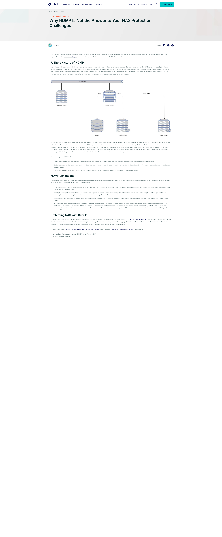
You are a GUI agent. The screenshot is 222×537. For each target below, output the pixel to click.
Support (151, 4)
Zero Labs (132, 4)
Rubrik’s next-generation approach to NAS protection (82, 229)
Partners (144, 4)
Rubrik (57, 45)
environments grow (70, 57)
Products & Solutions (59, 11)
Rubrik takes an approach (138, 219)
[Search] (156, 4)
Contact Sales (167, 4)
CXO (138, 4)
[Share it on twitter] (172, 45)
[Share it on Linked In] (168, 45)
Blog (50, 11)
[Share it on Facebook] (164, 45)
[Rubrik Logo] (53, 4)
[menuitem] (66, 4)
